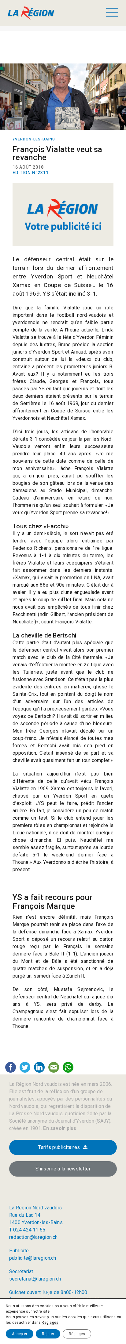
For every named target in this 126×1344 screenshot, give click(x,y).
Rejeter (48, 1334)
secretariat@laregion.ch (35, 1279)
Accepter (19, 1334)
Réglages (50, 1322)
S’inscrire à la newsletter (63, 1169)
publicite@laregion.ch (32, 1258)
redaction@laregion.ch (33, 1237)
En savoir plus (59, 1128)
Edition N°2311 (31, 172)
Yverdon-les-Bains (34, 139)
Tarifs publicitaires (59, 1147)
